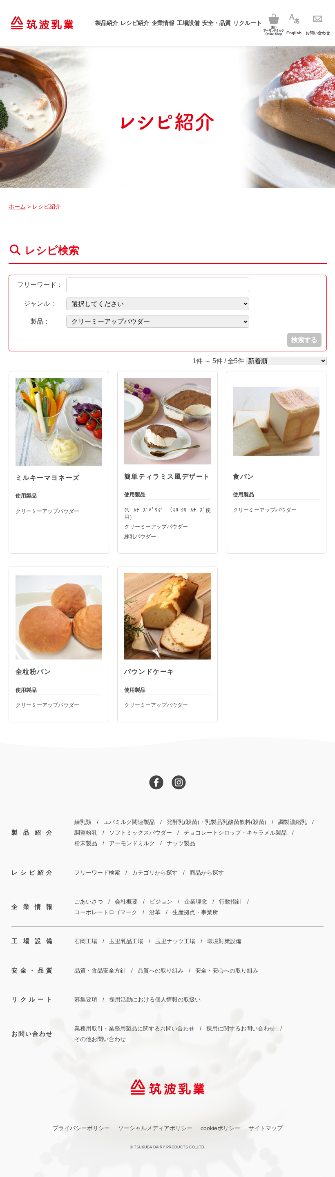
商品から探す (207, 872)
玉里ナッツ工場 (175, 941)
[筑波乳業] (41, 22)
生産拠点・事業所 (195, 912)
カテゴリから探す (155, 872)
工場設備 (188, 23)
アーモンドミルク (132, 843)
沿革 (155, 912)
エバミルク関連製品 (129, 822)
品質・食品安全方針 (100, 970)
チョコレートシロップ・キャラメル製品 (235, 832)
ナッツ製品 (181, 843)
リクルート (247, 23)
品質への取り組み (160, 970)
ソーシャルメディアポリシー (155, 1128)
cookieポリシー (220, 1128)
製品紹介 (106, 23)
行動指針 (230, 901)
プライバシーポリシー (81, 1128)
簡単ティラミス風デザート (167, 476)
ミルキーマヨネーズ (48, 477)
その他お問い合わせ (100, 1039)
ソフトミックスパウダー (140, 832)
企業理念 (195, 901)
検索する (304, 339)
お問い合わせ (31, 1033)
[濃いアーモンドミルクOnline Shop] (273, 23)
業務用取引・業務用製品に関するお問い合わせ (134, 1028)
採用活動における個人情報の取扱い (155, 999)
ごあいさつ (88, 901)
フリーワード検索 (97, 872)
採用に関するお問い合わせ (240, 1028)
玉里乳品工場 (126, 941)
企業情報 (163, 23)
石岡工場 (85, 941)
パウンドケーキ (149, 671)
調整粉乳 (85, 832)
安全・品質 (216, 23)
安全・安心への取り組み (226, 970)
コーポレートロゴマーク (105, 912)
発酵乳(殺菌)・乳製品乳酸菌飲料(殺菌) (216, 822)
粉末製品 (85, 843)
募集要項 (85, 999)
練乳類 (83, 822)
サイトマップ (265, 1128)
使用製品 (26, 496)
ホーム (17, 206)
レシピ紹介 (135, 23)
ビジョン (161, 901)
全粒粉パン (33, 671)
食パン (244, 476)
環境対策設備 (224, 941)
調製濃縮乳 (292, 822)
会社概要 (126, 901)
